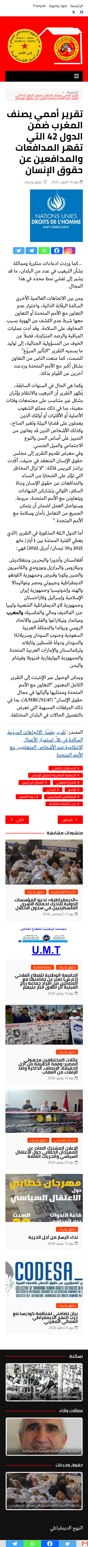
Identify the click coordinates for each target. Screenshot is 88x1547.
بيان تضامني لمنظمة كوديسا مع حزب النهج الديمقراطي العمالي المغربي (45, 1317)
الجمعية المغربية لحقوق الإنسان (54, 775)
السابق (67, 819)
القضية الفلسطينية (63, 891)
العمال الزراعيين (33, 782)
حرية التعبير (27, 796)
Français (39, 5)
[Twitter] (19, 250)
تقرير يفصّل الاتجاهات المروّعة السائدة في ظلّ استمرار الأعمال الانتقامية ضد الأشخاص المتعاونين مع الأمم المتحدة (45, 744)
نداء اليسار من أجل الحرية (53, 1237)
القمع (72, 789)
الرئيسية (76, 5)
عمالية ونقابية (42, 967)
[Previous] (15, 1437)
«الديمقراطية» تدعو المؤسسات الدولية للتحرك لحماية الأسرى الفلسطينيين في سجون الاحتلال (46, 904)
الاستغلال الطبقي (64, 768)
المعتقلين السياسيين (62, 796)
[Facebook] (57, 250)
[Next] (73, 1382)
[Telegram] (31, 250)
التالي (20, 819)
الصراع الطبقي (66, 782)
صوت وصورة (58, 5)
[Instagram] (69, 250)
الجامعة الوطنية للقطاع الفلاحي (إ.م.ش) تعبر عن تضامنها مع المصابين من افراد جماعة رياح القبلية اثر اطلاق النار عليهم (46, 981)
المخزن (51, 789)
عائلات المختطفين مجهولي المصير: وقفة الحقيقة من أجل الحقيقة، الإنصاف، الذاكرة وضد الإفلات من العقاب (48, 1066)
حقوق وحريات (33, 182)
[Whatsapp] (44, 250)
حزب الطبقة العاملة (62, 804)
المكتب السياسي (65, 1140)
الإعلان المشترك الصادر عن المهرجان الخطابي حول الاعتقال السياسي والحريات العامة (46, 1152)
